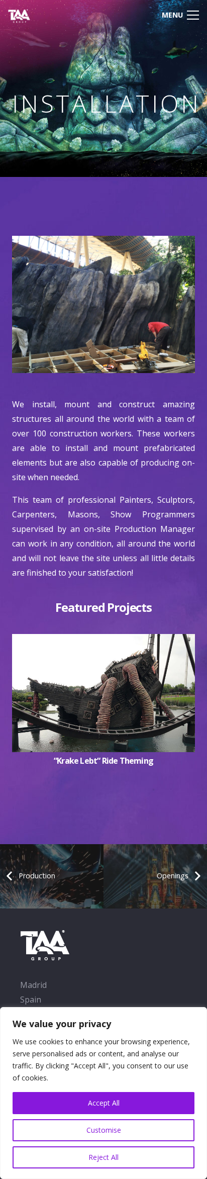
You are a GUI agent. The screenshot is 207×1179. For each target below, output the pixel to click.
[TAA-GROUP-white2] (26, 15)
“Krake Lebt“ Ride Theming (103, 760)
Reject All (103, 1157)
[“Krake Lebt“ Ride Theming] (103, 641)
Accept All (104, 1103)
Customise (103, 1130)
